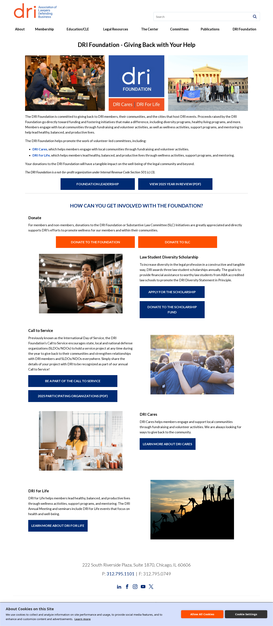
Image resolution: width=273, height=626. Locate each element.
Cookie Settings (246, 614)
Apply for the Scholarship (172, 292)
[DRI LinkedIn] (119, 586)
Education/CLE (78, 29)
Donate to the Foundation (95, 242)
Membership (44, 29)
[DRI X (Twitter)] (151, 586)
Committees (179, 29)
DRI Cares (39, 149)
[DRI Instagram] (135, 586)
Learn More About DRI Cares (167, 444)
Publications (210, 29)
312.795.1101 (120, 573)
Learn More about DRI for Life (57, 526)
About (20, 29)
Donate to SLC (177, 242)
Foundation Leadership (98, 184)
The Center (149, 29)
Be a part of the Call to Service (72, 381)
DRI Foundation (244, 29)
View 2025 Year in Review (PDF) (175, 184)
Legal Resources (115, 29)
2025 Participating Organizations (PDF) (73, 396)
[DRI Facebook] (127, 586)
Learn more (82, 619)
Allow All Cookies (202, 614)
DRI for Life (41, 155)
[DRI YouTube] (143, 586)
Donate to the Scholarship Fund (172, 309)
